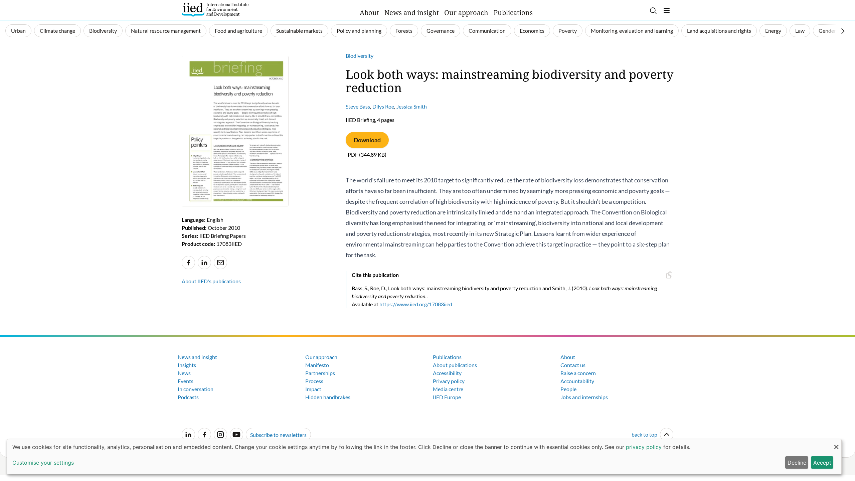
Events (185, 381)
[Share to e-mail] (220, 262)
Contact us (572, 365)
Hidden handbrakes (327, 397)
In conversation (195, 389)
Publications (513, 12)
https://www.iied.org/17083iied (415, 304)
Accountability (577, 381)
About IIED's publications (211, 281)
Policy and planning (359, 30)
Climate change (57, 30)
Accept (822, 462)
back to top (644, 434)
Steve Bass (358, 106)
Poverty (567, 30)
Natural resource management (166, 30)
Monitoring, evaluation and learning (632, 30)
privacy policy (644, 447)
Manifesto (317, 365)
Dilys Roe (383, 106)
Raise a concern (578, 373)
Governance (440, 30)
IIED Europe (447, 397)
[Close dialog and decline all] (836, 443)
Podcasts (188, 397)
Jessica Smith (411, 106)
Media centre (448, 389)
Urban (18, 30)
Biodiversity (103, 30)
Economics (532, 30)
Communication (487, 30)
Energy (773, 30)
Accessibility (447, 373)
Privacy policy (449, 381)
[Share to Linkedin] (204, 262)
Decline (797, 462)
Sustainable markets (299, 30)
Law (800, 30)
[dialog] (424, 456)
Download (367, 140)
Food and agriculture (238, 30)
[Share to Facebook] (188, 262)
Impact (313, 389)
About (369, 12)
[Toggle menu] (666, 10)
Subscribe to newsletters (278, 435)
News (184, 373)
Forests (403, 30)
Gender (827, 30)
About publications (455, 365)
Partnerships (320, 373)
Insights (187, 365)
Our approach (466, 12)
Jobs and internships (584, 397)
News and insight (411, 12)
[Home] (215, 10)
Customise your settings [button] (43, 462)
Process (314, 381)
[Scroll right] (843, 31)
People (568, 389)
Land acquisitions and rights (719, 30)
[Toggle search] (653, 11)
